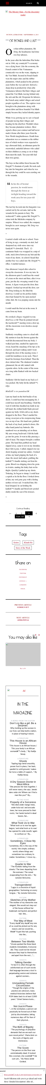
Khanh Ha (28, 542)
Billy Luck (23, 668)
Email (23, 589)
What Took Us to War (23, 823)
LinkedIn (23, 585)
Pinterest (23, 577)
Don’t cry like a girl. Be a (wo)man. (23, 724)
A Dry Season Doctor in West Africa (23, 783)
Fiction (9, 35)
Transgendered (23, 884)
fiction (16, 542)
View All (20, 516)
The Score (23, 1047)
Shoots (23, 761)
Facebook (23, 569)
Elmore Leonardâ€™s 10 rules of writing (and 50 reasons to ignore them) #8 (23, 1075)
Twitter (23, 573)
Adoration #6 (23, 618)
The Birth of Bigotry (23, 1027)
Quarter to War (23, 864)
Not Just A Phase (23, 1006)
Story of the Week (23, 547)
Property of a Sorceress (23, 802)
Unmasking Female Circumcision (23, 984)
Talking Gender (23, 962)
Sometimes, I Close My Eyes (23, 842)
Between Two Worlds (23, 941)
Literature (17, 35)
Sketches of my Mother (23, 900)
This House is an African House (23, 741)
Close (44, 1070)
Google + (23, 581)
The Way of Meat (23, 920)
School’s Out (23, 606)
